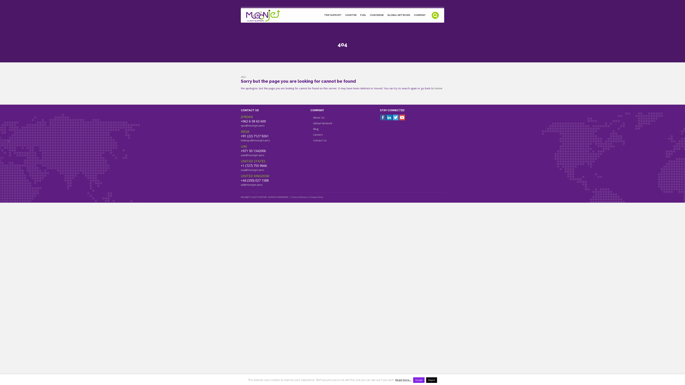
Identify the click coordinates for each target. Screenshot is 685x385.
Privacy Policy (316, 197)
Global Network (398, 15)
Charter (351, 15)
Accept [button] (418, 380)
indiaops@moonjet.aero (255, 140)
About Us (318, 117)
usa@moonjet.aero (252, 170)
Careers (318, 134)
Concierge (377, 15)
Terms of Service (299, 197)
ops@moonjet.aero (253, 125)
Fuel (363, 15)
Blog (316, 129)
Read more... (403, 380)
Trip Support (333, 15)
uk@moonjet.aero (252, 184)
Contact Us (320, 140)
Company (419, 15)
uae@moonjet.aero (252, 155)
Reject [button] (431, 380)
